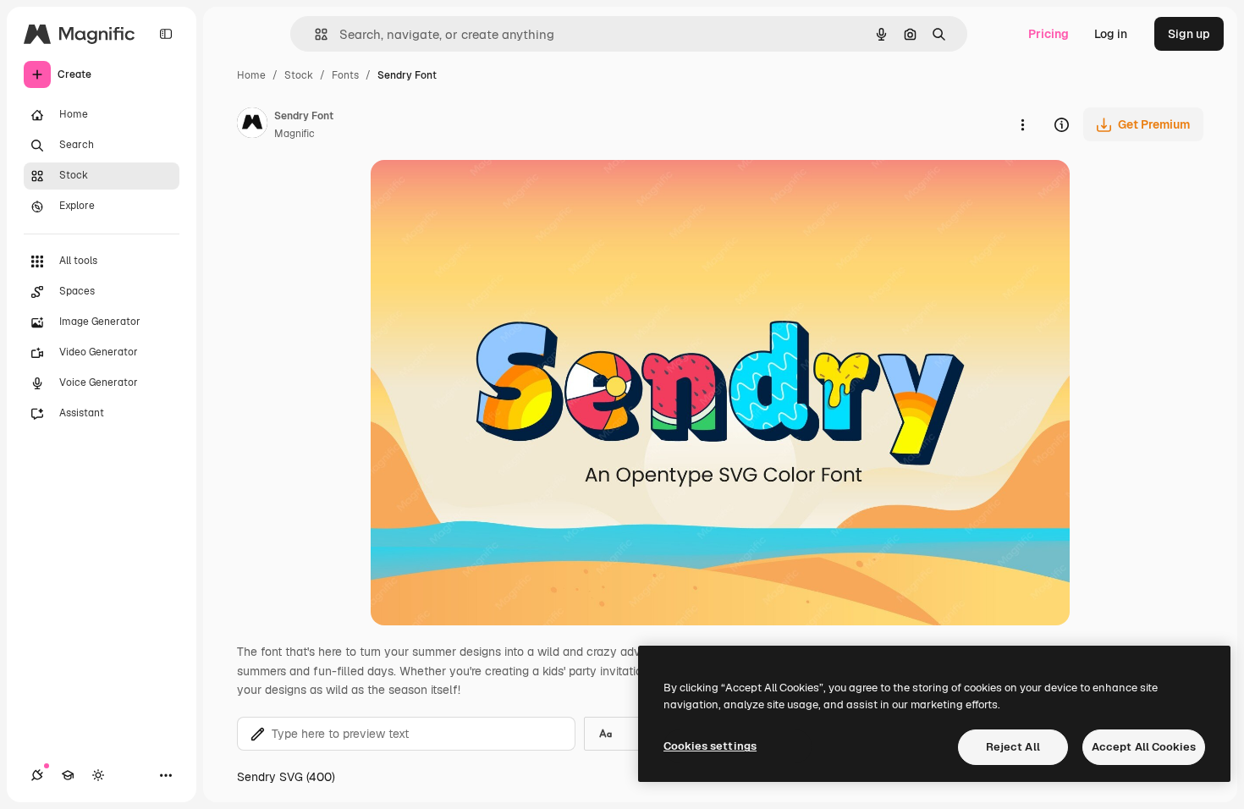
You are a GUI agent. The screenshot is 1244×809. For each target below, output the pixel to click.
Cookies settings (710, 746)
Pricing (1048, 33)
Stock (298, 75)
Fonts (345, 75)
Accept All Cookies (1144, 747)
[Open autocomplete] (314, 34)
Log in (1110, 33)
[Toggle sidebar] (165, 33)
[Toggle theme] (98, 775)
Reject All (1013, 747)
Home (251, 75)
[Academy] (67, 775)
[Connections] (37, 775)
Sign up (1189, 33)
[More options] (1022, 124)
